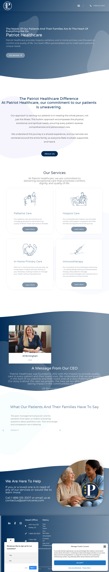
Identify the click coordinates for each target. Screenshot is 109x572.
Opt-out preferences (74, 568)
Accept (80, 563)
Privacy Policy (86, 568)
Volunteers (45, 536)
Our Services (45, 532)
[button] (105, 546)
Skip (26, 567)
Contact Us (45, 540)
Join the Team (44, 526)
